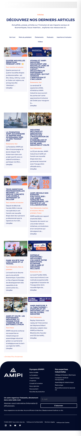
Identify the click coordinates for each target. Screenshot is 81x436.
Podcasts (50, 37)
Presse (39, 213)
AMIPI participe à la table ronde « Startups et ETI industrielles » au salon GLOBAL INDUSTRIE (39, 310)
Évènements (34, 82)
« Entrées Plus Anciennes (13, 357)
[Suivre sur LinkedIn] (10, 425)
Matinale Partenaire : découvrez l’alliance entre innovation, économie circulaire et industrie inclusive (38, 262)
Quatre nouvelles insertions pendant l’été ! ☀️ (15, 62)
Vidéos (40, 42)
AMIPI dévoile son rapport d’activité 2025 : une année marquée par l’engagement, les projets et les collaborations (39, 199)
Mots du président (25, 37)
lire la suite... (15, 88)
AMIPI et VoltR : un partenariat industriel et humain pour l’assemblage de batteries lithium (15, 320)
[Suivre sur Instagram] (5, 425)
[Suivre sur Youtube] (15, 425)
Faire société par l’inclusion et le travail (15, 262)
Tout (7, 67)
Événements (39, 37)
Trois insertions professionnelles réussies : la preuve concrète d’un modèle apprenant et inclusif (15, 194)
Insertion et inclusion (64, 37)
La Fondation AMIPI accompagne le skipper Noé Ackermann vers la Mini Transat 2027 (15, 136)
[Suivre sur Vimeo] (20, 425)
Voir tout (12, 37)
